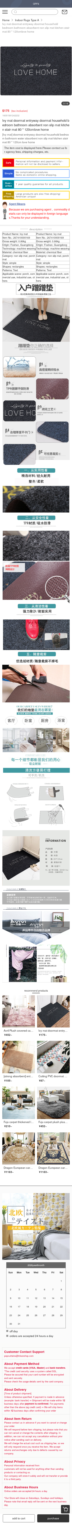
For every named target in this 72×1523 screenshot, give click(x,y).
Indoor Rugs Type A (27, 20)
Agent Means (17, 204)
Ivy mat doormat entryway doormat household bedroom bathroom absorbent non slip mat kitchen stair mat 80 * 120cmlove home (35, 27)
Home (6, 20)
